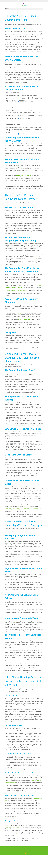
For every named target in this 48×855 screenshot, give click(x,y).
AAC (15, 202)
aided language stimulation (30, 202)
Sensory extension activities (17, 531)
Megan (7, 202)
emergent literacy (22, 24)
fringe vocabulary (29, 24)
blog (36, 202)
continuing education (8, 24)
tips (37, 24)
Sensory (10, 531)
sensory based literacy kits (11, 833)
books (39, 364)
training (40, 24)
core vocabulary (16, 24)
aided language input (21, 202)
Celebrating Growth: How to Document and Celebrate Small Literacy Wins (22, 357)
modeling (34, 24)
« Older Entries (8, 844)
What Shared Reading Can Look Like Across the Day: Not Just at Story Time (23, 681)
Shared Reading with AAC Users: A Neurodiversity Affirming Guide (21, 508)
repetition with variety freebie (21, 815)
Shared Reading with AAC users (13, 827)
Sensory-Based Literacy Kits (14, 509)
